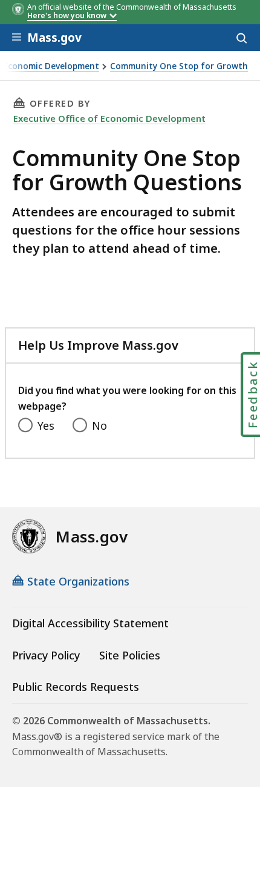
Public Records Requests (75, 686)
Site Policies (129, 655)
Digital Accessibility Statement (90, 623)
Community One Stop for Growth (179, 66)
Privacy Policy (46, 655)
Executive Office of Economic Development (109, 118)
